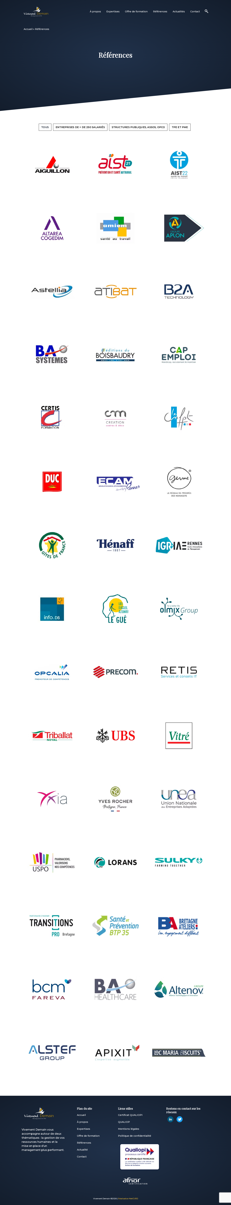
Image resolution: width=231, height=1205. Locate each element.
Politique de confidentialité (134, 1135)
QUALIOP (124, 1121)
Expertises (113, 11)
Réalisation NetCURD (128, 1198)
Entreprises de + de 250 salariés (80, 127)
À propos (95, 11)
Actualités (179, 11)
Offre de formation (136, 11)
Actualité (82, 1149)
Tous (45, 127)
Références (160, 11)
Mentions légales (128, 1128)
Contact (195, 11)
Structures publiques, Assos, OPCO (138, 127)
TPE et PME (180, 127)
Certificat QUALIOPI (130, 1115)
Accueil (28, 29)
